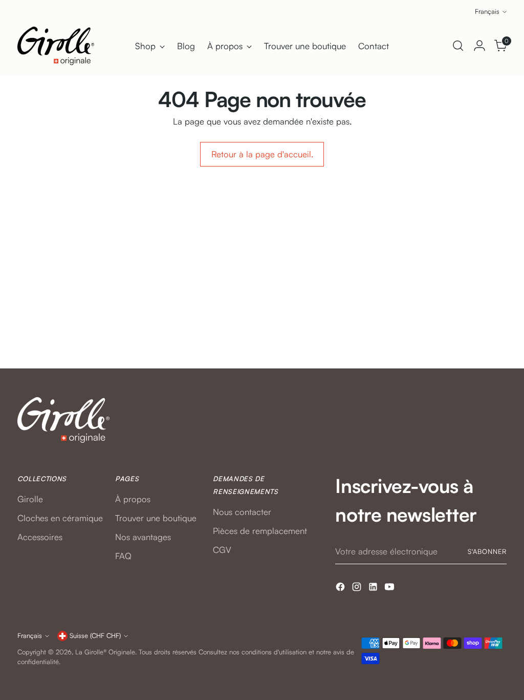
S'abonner (487, 551)
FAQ (123, 555)
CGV (222, 549)
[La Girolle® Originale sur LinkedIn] (374, 588)
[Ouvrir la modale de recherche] (458, 45)
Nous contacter (242, 511)
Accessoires (39, 536)
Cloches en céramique (60, 517)
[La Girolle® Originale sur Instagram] (358, 588)
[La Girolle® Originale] (55, 46)
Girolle (30, 498)
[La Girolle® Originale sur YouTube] (390, 588)
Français (487, 11)
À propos (132, 498)
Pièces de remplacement (260, 530)
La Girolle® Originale (105, 652)
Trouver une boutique (155, 517)
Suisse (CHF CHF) (95, 635)
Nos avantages (143, 536)
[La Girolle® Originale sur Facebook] (341, 588)
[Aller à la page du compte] (479, 45)
